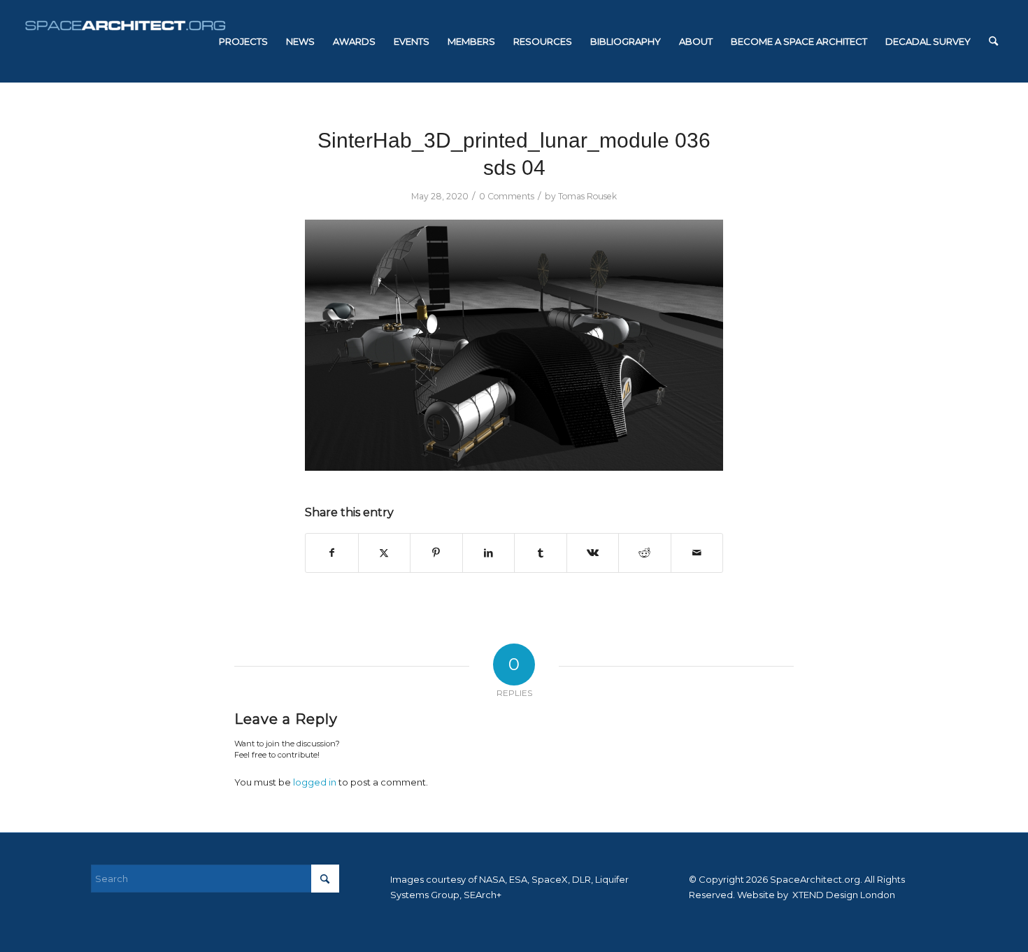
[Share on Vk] (593, 553)
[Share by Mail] (697, 553)
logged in (314, 782)
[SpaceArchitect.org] (125, 41)
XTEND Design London (842, 894)
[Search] (993, 41)
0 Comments (506, 196)
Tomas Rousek (587, 196)
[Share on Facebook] (332, 553)
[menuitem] (243, 41)
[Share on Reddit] (645, 553)
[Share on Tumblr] (540, 553)
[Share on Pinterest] (436, 553)
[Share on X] (385, 553)
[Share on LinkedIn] (489, 553)
